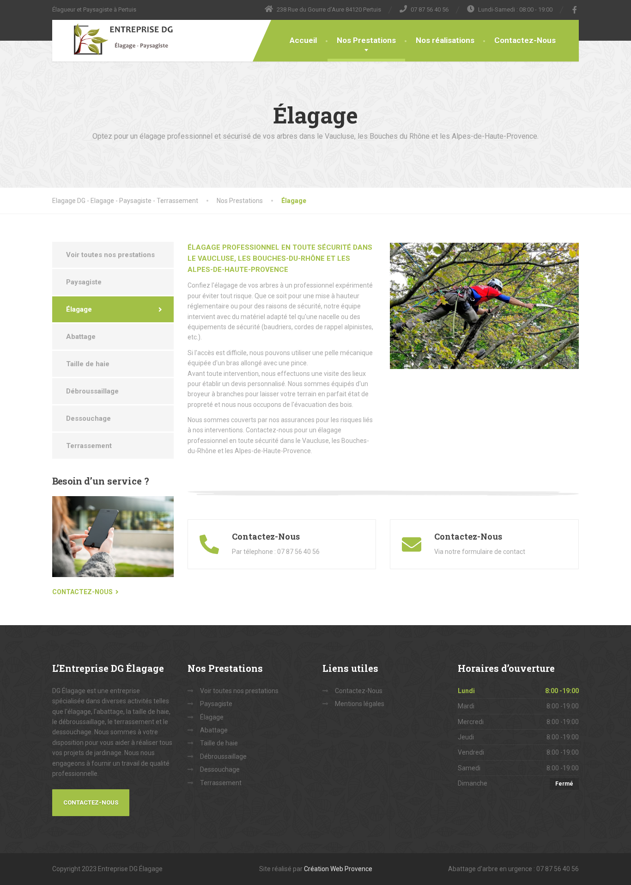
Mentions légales (359, 703)
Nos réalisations (445, 40)
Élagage (79, 309)
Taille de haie (87, 364)
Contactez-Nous (525, 40)
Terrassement (89, 446)
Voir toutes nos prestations (110, 255)
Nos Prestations (366, 40)
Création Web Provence (338, 869)
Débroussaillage (92, 391)
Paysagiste (84, 282)
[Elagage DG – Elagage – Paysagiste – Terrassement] (115, 39)
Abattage (81, 336)
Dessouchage (88, 418)
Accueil (303, 40)
